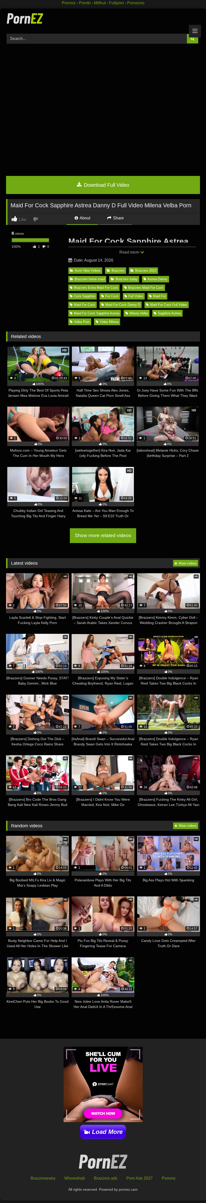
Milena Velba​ (138, 313)
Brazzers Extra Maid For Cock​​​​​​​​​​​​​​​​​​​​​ (96, 288)
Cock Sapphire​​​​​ (84, 296)
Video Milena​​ (109, 322)
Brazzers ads (105, 1178)
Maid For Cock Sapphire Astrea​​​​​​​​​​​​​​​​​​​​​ (96, 313)
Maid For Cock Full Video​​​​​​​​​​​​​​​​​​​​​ (168, 305)
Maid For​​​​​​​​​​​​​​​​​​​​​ (159, 296)
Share (118, 218)
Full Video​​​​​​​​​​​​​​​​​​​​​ (135, 296)
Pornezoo (135, 3)
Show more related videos (103, 535)
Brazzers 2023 (145, 270)
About (84, 218)
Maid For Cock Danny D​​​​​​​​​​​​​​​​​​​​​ (122, 305)
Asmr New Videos (88, 270)
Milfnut (100, 3)
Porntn (85, 3)
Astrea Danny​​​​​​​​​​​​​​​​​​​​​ (157, 279)
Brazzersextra (43, 1178)
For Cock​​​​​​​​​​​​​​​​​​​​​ (112, 296)
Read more (129, 252)
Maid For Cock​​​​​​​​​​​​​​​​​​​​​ (84, 305)
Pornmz (69, 3)
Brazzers (118, 270)
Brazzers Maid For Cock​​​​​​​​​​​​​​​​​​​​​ (146, 288)
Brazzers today (127, 279)
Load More (107, 1131)
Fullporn (116, 3)
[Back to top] (190, 1188)
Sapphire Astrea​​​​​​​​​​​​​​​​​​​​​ (169, 313)
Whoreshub (74, 1178)
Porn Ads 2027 (139, 1178)
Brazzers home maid (90, 279)
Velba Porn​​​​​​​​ (82, 322)
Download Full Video (105, 185)
